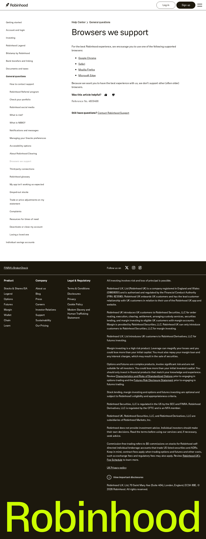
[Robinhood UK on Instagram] (133, 268)
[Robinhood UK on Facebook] (140, 268)
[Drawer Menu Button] (199, 5)
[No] (113, 95)
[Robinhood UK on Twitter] (127, 269)
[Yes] (106, 95)
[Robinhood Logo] (17, 5)
